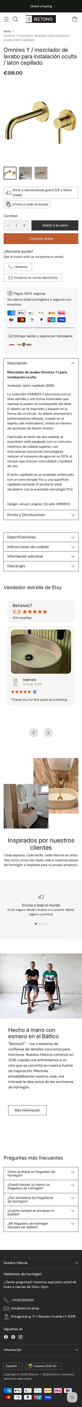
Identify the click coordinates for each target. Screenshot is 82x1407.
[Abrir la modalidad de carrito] (74, 19)
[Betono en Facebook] (6, 1337)
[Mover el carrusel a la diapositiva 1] (36, 924)
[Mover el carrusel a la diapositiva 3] (43, 924)
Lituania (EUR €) (44, 1366)
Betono (33, 1374)
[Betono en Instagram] (20, 1337)
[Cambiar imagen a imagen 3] (41, 173)
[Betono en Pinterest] (13, 1337)
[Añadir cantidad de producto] (24, 225)
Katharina (32, 680)
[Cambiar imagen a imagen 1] (10, 173)
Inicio (7, 31)
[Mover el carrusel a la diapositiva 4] (46, 924)
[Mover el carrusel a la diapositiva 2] (39, 924)
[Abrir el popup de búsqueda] (15, 19)
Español (11, 1366)
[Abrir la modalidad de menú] (6, 19)
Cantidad (11, 216)
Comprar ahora (41, 238)
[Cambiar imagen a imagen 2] (25, 173)
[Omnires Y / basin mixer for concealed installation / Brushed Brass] (41, 122)
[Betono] (41, 18)
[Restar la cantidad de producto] (8, 225)
